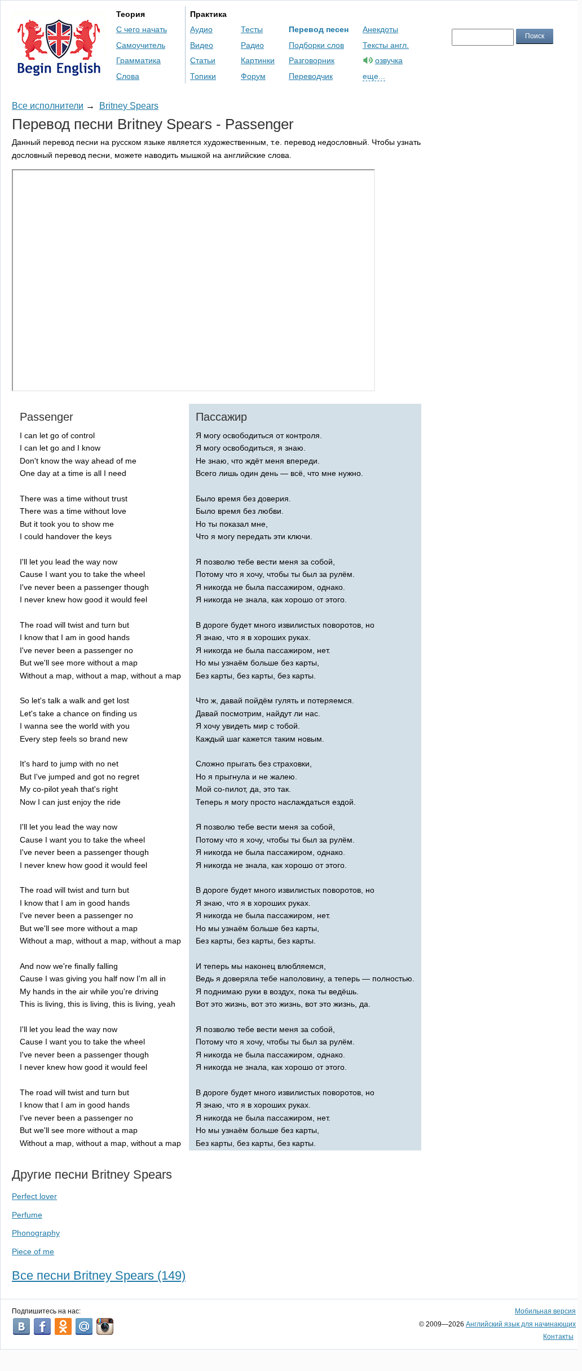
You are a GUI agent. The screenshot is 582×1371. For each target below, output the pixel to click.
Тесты (252, 29)
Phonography (36, 1232)
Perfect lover (34, 1196)
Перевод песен (319, 29)
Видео (201, 45)
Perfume (27, 1214)
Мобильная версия (545, 1311)
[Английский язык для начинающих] (59, 70)
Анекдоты (380, 29)
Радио (252, 45)
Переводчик (311, 76)
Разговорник (311, 60)
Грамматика (138, 60)
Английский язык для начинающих (521, 1324)
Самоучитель (140, 45)
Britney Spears (128, 106)
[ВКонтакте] (21, 1326)
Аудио (201, 29)
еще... (374, 76)
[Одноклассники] (63, 1326)
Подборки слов (316, 45)
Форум (253, 76)
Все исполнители (47, 106)
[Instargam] (104, 1326)
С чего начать (141, 29)
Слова (127, 76)
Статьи (202, 60)
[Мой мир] (84, 1326)
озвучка (389, 60)
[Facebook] (42, 1326)
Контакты (558, 1337)
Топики (203, 76)
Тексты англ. (386, 45)
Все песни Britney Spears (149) (99, 1275)
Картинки (258, 60)
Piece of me (33, 1251)
